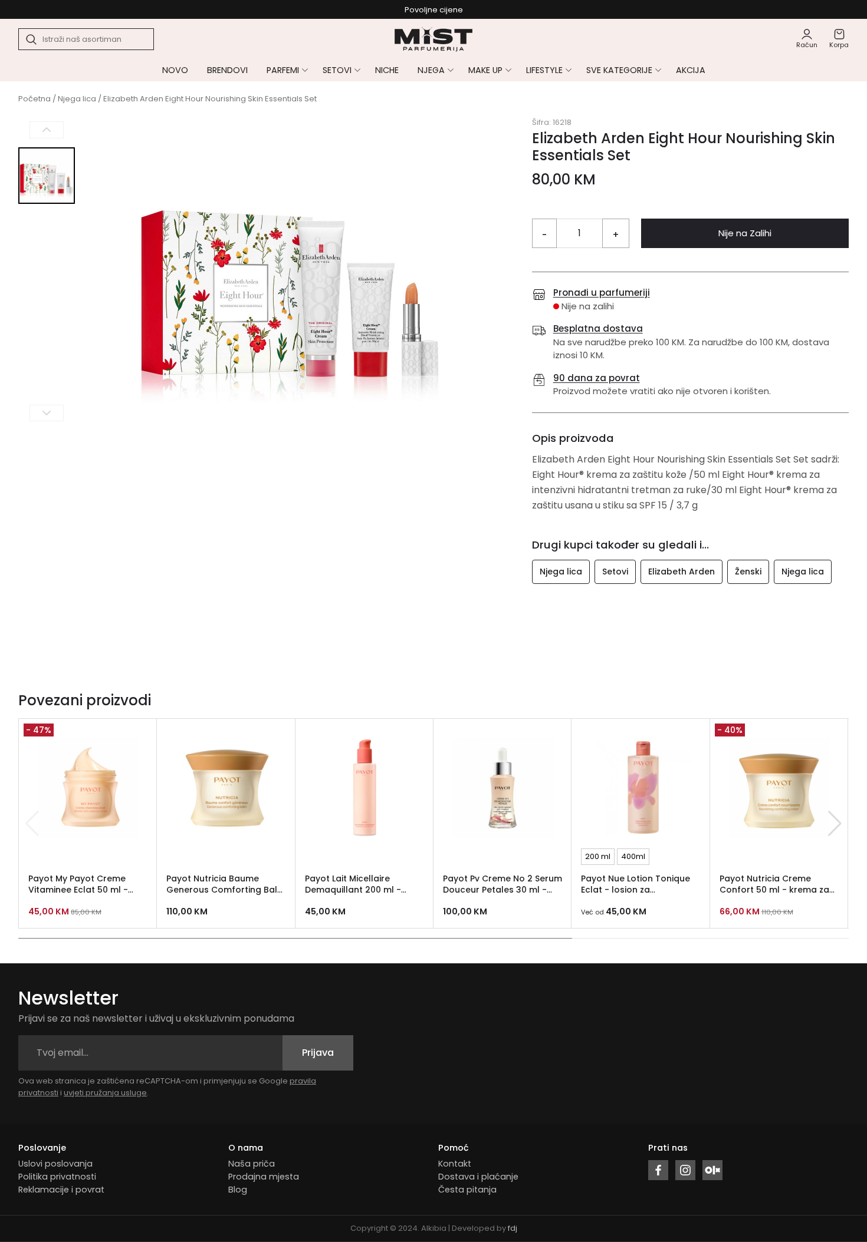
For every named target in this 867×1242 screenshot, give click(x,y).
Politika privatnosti (57, 1176)
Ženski (748, 571)
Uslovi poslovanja (55, 1164)
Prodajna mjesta (263, 1176)
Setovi (337, 70)
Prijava (318, 1052)
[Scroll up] (46, 129)
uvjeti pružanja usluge (105, 1092)
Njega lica (77, 98)
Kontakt (454, 1164)
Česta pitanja (467, 1189)
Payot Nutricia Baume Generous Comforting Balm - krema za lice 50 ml (225, 889)
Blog (237, 1189)
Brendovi (227, 70)
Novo (175, 70)
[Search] (32, 39)
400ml (633, 856)
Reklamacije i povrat (61, 1189)
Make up (485, 70)
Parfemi (283, 70)
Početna (34, 98)
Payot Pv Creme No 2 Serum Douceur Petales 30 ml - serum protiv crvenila (502, 889)
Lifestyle (544, 70)
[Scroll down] (46, 412)
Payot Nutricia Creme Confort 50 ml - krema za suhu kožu (774, 889)
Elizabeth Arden (681, 571)
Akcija (690, 70)
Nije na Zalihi (744, 233)
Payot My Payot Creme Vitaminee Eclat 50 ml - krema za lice (78, 889)
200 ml (597, 856)
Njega (431, 70)
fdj (512, 1228)
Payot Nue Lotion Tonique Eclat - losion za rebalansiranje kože (635, 889)
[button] (835, 824)
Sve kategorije (619, 70)
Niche (387, 70)
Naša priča (251, 1164)
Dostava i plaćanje (478, 1176)
